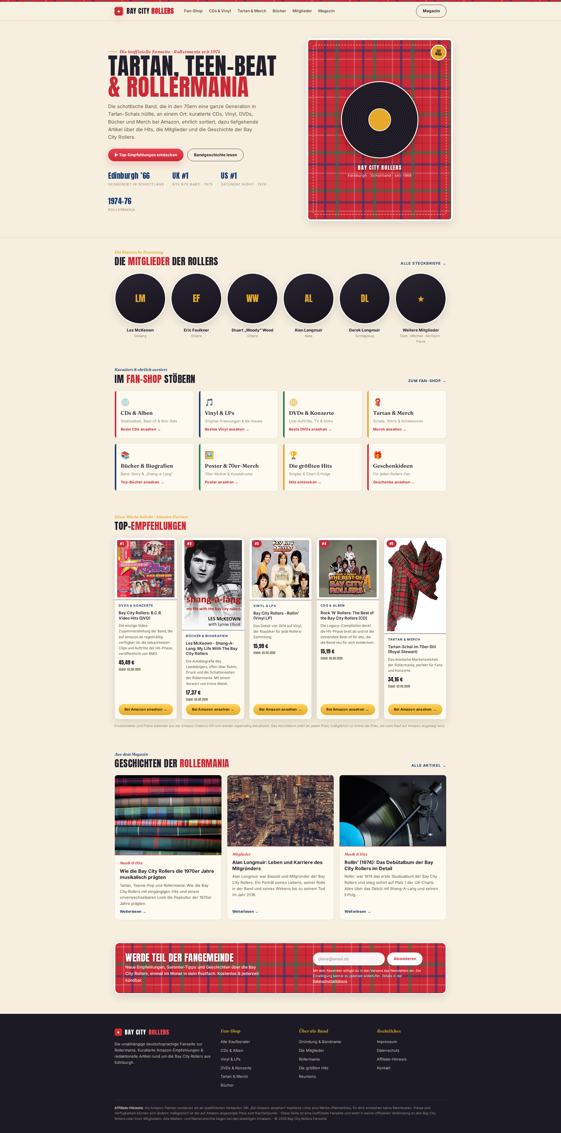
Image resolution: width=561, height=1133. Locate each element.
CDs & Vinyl (220, 10)
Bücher (279, 10)
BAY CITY (143, 1032)
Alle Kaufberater (235, 1041)
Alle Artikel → (428, 765)
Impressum (387, 1041)
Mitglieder (302, 10)
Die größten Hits (313, 1068)
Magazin (326, 10)
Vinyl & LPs (230, 1059)
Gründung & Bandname (320, 1041)
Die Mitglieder (311, 1050)
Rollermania (309, 1059)
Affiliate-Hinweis (392, 1059)
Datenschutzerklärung (330, 981)
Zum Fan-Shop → (427, 381)
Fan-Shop (193, 10)
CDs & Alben (232, 1050)
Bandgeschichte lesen (215, 154)
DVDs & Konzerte (236, 1068)
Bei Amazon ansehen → (145, 709)
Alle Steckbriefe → (423, 263)
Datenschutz (388, 1050)
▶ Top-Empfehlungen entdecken (146, 154)
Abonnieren (405, 958)
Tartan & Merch (252, 10)
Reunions (307, 1076)
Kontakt (383, 1068)
